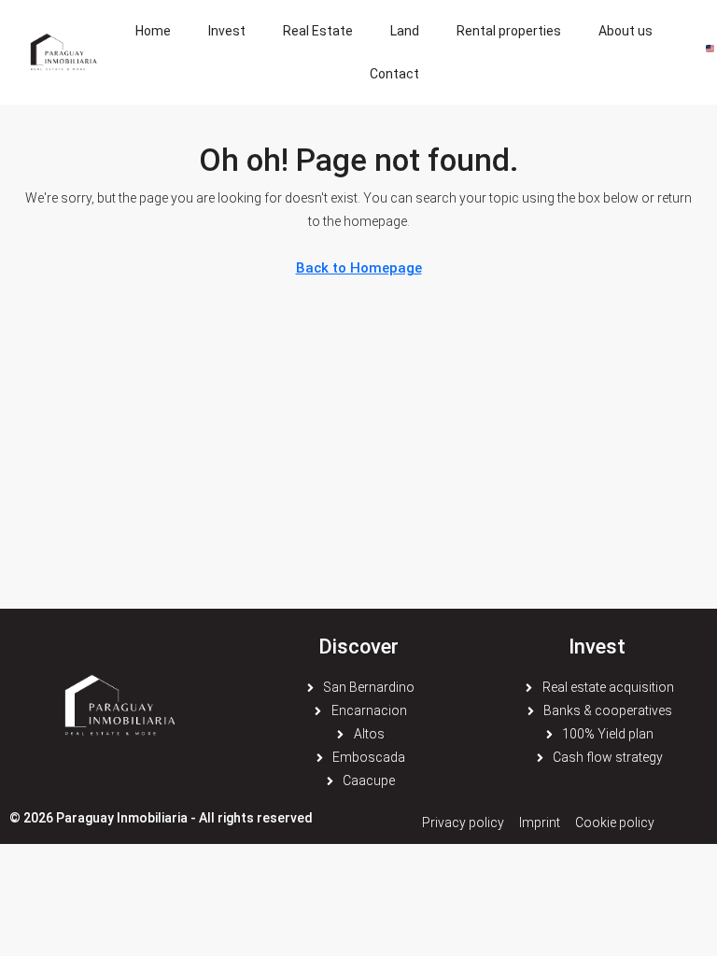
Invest (227, 30)
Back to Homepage (359, 268)
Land (404, 30)
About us (625, 30)
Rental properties (509, 30)
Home (153, 30)
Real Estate (318, 30)
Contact (394, 73)
